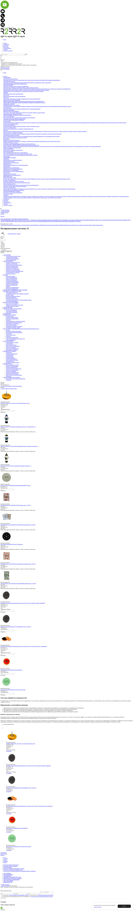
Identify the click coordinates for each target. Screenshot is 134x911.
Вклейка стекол (38, 225)
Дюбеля (8, 286)
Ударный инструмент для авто (13, 327)
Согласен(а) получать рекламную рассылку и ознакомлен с (27, 896)
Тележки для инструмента (12, 306)
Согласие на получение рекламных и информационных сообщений (19, 871)
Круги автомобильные (11, 310)
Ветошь (8, 330)
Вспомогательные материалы (49, 225)
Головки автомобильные (12, 317)
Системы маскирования (97, 225)
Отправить (3, 897)
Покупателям (4, 853)
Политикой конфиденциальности (45, 895)
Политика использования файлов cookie (12, 869)
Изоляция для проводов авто (13, 262)
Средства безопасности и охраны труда (15, 338)
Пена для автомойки (11, 347)
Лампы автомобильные (11, 263)
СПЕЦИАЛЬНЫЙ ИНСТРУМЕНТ (72, 221)
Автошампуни (9, 343)
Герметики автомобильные (12, 258)
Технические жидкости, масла (13, 256)
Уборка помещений (10, 340)
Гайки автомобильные (11, 280)
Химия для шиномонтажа (12, 373)
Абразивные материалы (6, 225)
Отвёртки (8, 320)
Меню (4, 39)
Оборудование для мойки (12, 342)
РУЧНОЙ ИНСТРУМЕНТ (121, 220)
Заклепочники (9, 356)
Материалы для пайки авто (12, 268)
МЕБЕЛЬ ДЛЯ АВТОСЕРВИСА (71, 220)
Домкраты (8, 376)
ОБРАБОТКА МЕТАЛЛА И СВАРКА (98, 220)
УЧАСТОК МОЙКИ (38, 221)
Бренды (5, 862)
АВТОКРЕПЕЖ (7, 876)
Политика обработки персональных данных (13, 868)
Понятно (124, 906)
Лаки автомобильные (61, 225)
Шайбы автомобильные (11, 285)
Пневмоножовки (10, 357)
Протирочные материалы (12, 337)
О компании (3, 852)
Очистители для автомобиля (13, 346)
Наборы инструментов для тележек (14, 305)
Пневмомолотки (10, 355)
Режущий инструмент (11, 325)
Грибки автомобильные (11, 367)
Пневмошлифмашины (11, 358)
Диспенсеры (9, 333)
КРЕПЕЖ (20, 220)
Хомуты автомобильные (12, 283)
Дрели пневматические (11, 353)
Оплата (5, 860)
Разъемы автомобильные (12, 267)
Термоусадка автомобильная (13, 270)
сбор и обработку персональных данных (19, 895)
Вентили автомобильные (12, 366)
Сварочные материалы (11, 311)
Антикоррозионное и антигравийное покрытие (23, 225)
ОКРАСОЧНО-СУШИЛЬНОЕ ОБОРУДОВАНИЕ (34, 220)
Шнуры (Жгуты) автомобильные (14, 375)
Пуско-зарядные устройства (12, 272)
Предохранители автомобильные (14, 265)
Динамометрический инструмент (14, 322)
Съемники (8, 380)
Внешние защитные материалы (13, 331)
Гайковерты (9, 352)
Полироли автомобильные (12, 348)
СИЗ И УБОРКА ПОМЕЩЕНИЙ (11, 879)
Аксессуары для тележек (12, 303)
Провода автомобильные (12, 266)
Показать (3, 251)
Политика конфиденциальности (11, 864)
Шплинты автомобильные (12, 287)
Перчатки (8, 336)
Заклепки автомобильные (12, 281)
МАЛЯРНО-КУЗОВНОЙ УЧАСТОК (55, 220)
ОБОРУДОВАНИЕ (84, 220)
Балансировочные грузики (12, 365)
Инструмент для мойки (11, 350)
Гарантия (5, 861)
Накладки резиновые (11, 371)
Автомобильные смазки (12, 257)
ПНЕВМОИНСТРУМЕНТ (49, 221)
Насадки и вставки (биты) (12, 318)
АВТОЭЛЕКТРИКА (13, 220)
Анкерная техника (10, 276)
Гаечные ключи (10, 316)
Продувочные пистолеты (12, 360)
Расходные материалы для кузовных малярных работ (78, 225)
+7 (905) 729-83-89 (5, 211)
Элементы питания (10, 273)
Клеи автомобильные (11, 260)
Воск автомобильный (11, 345)
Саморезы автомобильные (12, 282)
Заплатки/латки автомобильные (13, 368)
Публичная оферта (7, 867)
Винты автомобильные (11, 278)
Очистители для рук (11, 335)
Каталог (2, 855)
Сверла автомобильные (11, 312)
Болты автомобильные (11, 277)
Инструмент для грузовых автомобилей (15, 378)
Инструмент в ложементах (12, 323)
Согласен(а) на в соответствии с (27, 895)
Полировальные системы (12, 298)
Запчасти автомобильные (12, 370)
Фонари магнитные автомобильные (14, 271)
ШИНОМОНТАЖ (59, 221)
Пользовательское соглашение (10, 866)
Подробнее (8, 751)
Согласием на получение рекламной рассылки (42, 896)
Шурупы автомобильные (12, 288)
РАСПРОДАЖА (111, 220)
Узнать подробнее (97, 907)
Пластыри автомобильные (12, 372)
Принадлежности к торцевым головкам (15, 321)
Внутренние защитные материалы (14, 332)
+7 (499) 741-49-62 (5, 210)
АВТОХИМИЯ (4, 220)
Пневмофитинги (10, 361)
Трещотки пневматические (12, 362)
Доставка (5, 858)
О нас (4, 857)
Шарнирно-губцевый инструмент (14, 326)
